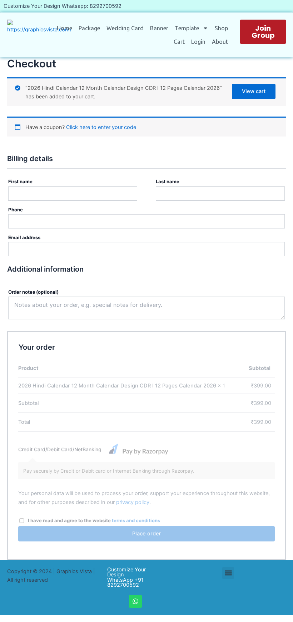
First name (22, 181)
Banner (159, 28)
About (220, 41)
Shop (221, 28)
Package (89, 28)
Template (187, 28)
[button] (228, 573)
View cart (253, 91)
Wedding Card (125, 28)
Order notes (33, 292)
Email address (26, 237)
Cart (179, 41)
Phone (17, 209)
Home (64, 28)
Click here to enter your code (101, 127)
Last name (169, 181)
